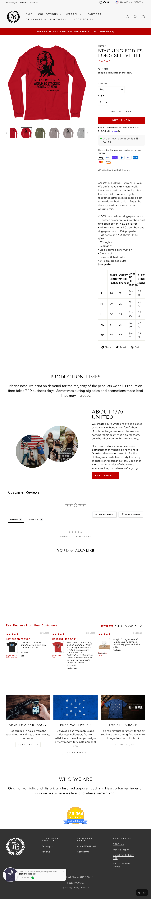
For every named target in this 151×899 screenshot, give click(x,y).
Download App (28, 745)
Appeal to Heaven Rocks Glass (103, 653)
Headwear (94, 14)
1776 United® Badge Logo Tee (11, 656)
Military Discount (29, 2)
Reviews (46, 851)
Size (101, 96)
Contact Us (83, 851)
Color (103, 83)
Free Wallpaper (121, 849)
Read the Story (123, 745)
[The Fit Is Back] (123, 707)
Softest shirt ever (18, 639)
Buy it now (121, 120)
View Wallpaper (75, 752)
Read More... (105, 475)
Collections (48, 14)
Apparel (72, 14)
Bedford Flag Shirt (64, 639)
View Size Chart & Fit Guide (116, 169)
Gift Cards (118, 844)
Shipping (102, 72)
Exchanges (11, 2)
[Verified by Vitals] (32, 877)
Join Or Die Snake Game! (122, 865)
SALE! (30, 14)
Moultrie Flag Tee (28, 873)
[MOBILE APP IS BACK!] (28, 707)
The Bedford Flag (56, 656)
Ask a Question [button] (106, 514)
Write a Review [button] (132, 514)
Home (101, 45)
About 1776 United (86, 846)
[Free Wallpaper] (75, 707)
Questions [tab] (33, 519)
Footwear (58, 19)
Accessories (84, 19)
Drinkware (35, 19)
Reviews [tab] (14, 519)
